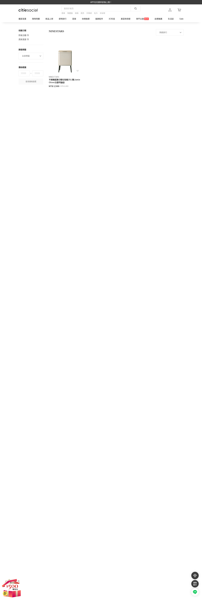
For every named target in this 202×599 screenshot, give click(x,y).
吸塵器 (70, 13)
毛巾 (96, 13)
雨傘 (63, 13)
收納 (76, 13)
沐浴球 (102, 13)
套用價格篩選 (31, 82)
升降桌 (89, 13)
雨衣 (82, 13)
